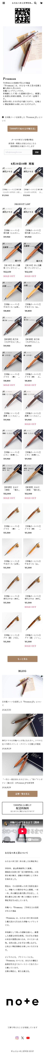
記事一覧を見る (23, 794)
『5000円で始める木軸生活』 (22, 128)
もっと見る (23, 659)
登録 (36, 152)
